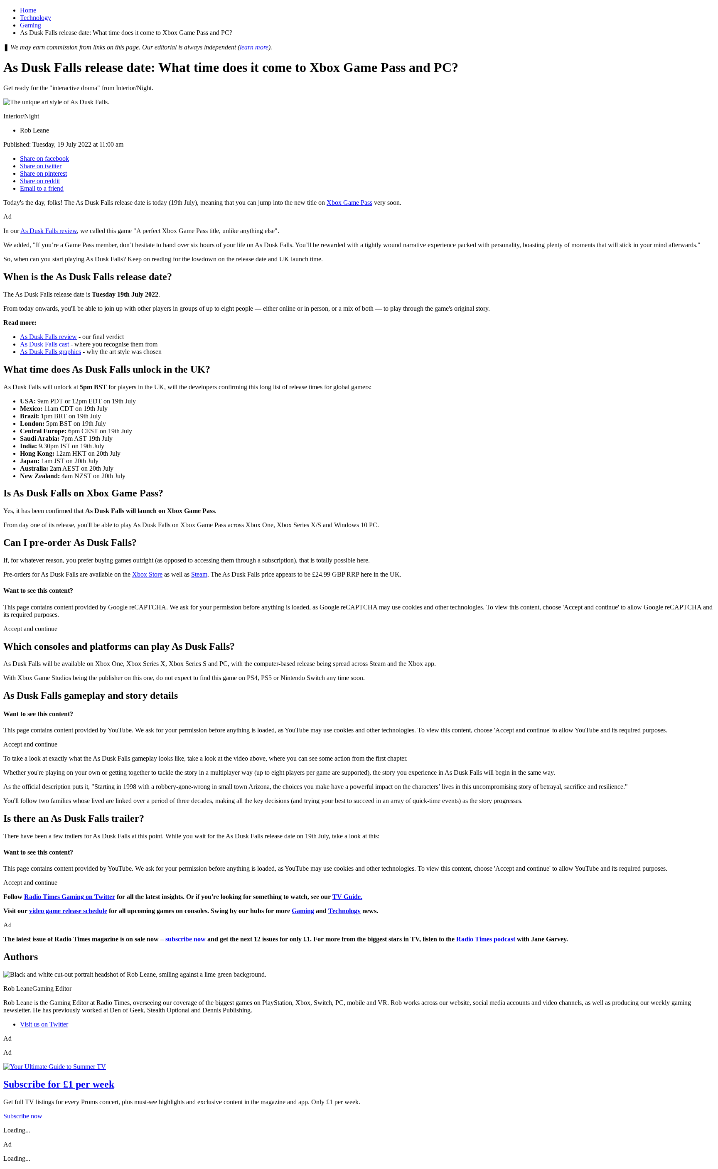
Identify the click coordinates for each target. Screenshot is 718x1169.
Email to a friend (42, 188)
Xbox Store (147, 574)
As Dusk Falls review (48, 230)
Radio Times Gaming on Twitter (69, 896)
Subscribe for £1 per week (58, 1084)
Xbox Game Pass (349, 202)
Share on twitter (40, 165)
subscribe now (185, 939)
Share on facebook (44, 158)
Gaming (30, 25)
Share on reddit (40, 180)
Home (28, 10)
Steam (199, 574)
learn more (254, 47)
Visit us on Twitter (44, 1024)
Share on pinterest (43, 173)
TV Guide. (347, 896)
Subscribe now (22, 1116)
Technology (35, 17)
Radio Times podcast (485, 939)
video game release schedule (68, 910)
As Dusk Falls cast (44, 344)
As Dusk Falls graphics (50, 351)
